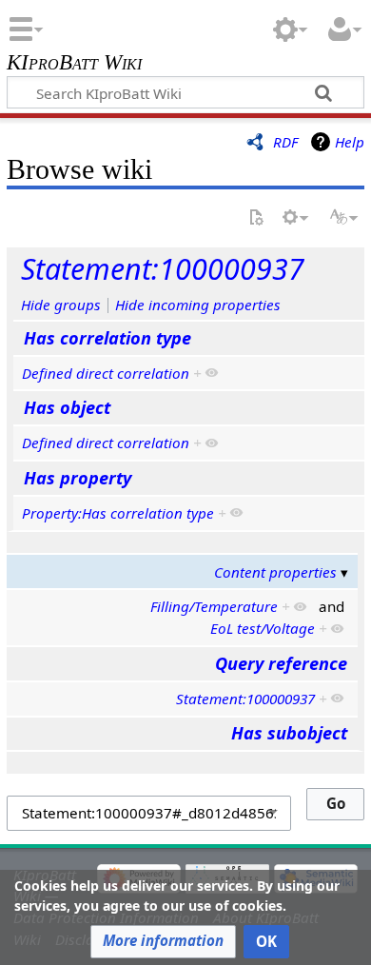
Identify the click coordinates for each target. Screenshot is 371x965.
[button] (163, 941)
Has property (77, 477)
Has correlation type (107, 337)
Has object (67, 407)
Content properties (275, 571)
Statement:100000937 (162, 268)
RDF (285, 141)
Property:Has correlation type (118, 512)
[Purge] (255, 218)
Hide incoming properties (198, 304)
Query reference (281, 663)
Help (349, 141)
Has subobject (289, 732)
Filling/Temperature (214, 606)
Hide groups (61, 304)
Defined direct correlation (105, 373)
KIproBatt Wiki (74, 64)
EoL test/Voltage (262, 628)
